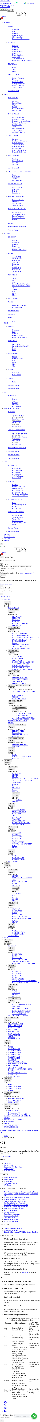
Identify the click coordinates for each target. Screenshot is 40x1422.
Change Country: (20, 1402)
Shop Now (20, 1409)
